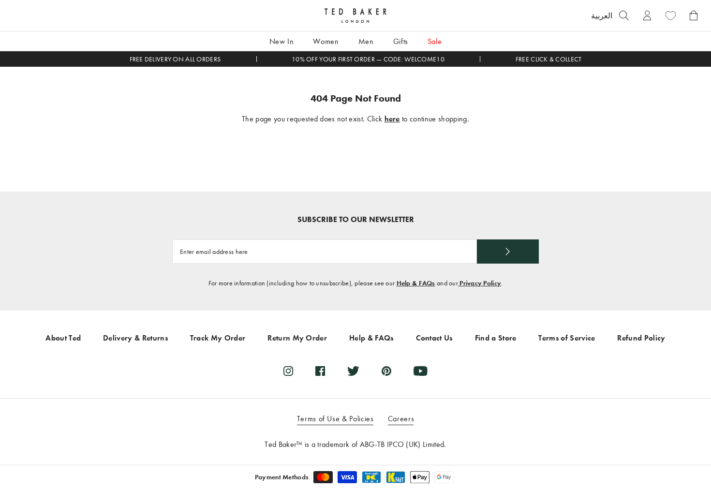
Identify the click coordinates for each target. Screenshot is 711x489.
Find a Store (496, 337)
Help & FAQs (416, 283)
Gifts (400, 41)
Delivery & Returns (135, 337)
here (392, 118)
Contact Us (434, 337)
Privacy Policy (479, 283)
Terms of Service (566, 337)
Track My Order (217, 337)
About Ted (63, 337)
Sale (435, 41)
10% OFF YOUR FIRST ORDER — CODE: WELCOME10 (368, 59)
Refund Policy (641, 337)
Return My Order (297, 337)
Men (366, 41)
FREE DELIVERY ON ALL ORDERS (175, 59)
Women (326, 41)
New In (281, 41)
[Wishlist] (670, 15)
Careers (401, 418)
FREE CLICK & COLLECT (549, 59)
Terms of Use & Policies (335, 418)
